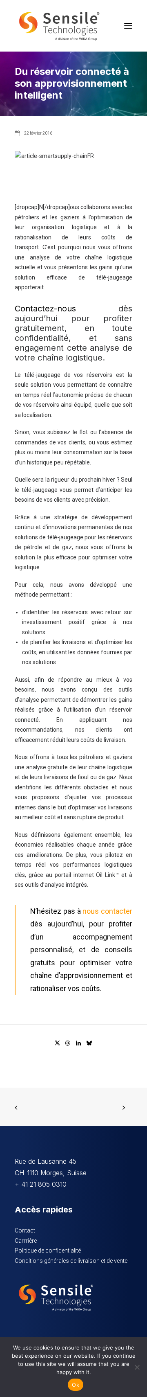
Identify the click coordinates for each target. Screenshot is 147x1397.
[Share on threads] (68, 1043)
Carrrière (26, 1240)
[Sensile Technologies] (59, 25)
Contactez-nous (45, 308)
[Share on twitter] (57, 1043)
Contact (25, 1230)
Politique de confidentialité (48, 1250)
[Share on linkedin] (78, 1043)
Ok (75, 1384)
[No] (137, 1367)
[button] (128, 26)
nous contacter (107, 911)
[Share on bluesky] (89, 1043)
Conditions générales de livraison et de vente (71, 1260)
